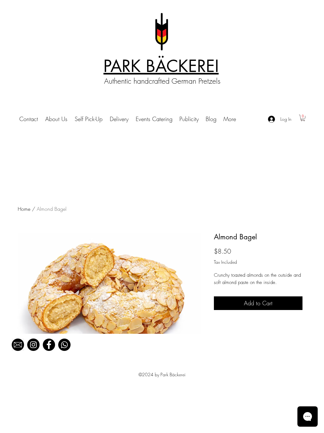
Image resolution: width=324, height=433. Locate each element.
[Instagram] (33, 345)
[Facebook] (49, 345)
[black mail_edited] (18, 345)
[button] (303, 118)
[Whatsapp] (64, 345)
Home (24, 208)
